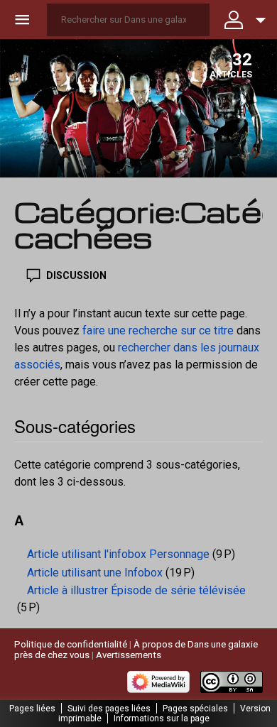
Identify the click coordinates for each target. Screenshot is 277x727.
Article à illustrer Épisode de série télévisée (136, 590)
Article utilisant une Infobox (95, 572)
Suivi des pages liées (109, 709)
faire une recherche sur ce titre (158, 330)
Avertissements (128, 655)
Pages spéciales (195, 709)
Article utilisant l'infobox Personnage (118, 554)
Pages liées (32, 709)
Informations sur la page (162, 718)
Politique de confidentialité (70, 644)
